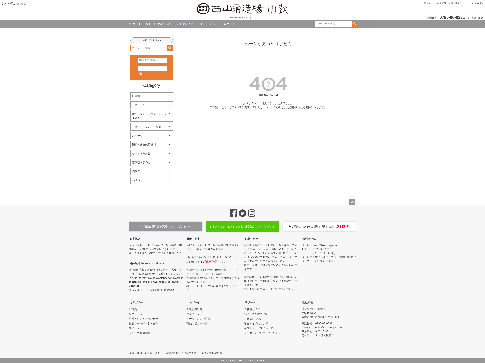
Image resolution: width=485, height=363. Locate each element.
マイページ (209, 23)
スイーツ (137, 135)
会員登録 (441, 3)
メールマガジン (475, 3)
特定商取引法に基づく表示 (183, 352)
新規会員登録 (194, 309)
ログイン (428, 3)
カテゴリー (136, 302)
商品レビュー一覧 (197, 323)
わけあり (137, 180)
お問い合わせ (155, 352)
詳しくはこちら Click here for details (151, 289)
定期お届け (164, 23)
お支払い (135, 238)
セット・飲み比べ (142, 153)
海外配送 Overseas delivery (147, 263)
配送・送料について (256, 313)
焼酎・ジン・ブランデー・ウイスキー (149, 115)
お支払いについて (254, 318)
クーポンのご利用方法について (262, 332)
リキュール (138, 104)
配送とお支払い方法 (151, 253)
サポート (250, 302)
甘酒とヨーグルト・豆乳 (146, 126)
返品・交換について (256, 323)
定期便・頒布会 (141, 162)
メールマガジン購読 (198, 318)
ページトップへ (352, 202)
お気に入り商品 (151, 40)
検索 (354, 24)
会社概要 (307, 302)
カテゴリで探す (141, 23)
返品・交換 (251, 238)
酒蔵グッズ (138, 171)
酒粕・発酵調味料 (139, 332)
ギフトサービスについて (258, 328)
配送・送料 (193, 238)
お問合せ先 (309, 238)
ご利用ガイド (457, 3)
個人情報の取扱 (213, 352)
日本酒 (136, 96)
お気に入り (186, 23)
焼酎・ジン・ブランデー (143, 318)
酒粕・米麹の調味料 (144, 144)
